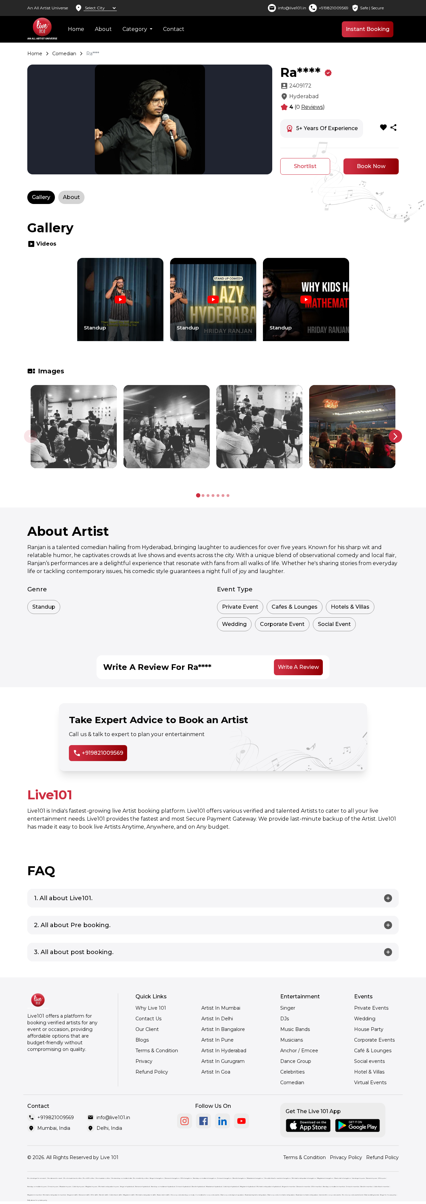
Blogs (142, 1040)
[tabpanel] (120, 304)
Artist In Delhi (217, 1019)
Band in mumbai (366, 1186)
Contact (173, 29)
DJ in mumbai (316, 1186)
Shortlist (305, 166)
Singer (287, 1008)
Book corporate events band (352, 1195)
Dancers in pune (371, 1178)
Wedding (364, 1019)
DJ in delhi (94, 1195)
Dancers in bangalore (172, 1178)
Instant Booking (367, 29)
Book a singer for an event (36, 1178)
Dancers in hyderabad (142, 1186)
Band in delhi (103, 1195)
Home (76, 29)
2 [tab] (203, 495)
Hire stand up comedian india (121, 1178)
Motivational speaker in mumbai (54, 1195)
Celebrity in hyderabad (231, 1186)
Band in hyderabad (198, 1186)
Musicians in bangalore (255, 1178)
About (103, 29)
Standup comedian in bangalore (204, 1178)
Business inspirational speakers (255, 1195)
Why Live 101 (150, 1008)
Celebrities (292, 1072)
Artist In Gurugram (223, 1061)
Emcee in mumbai (352, 1186)
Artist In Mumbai (220, 1008)
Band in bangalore (239, 1178)
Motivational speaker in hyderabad (269, 1186)
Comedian (64, 54)
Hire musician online (103, 1178)
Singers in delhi (72, 1195)
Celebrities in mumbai (381, 1186)
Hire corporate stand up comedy (182, 1195)
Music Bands (295, 1029)
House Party (368, 1029)
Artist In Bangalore (223, 1029)
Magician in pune (91, 1186)
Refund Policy (151, 1072)
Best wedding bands (371, 1195)
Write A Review (298, 667)
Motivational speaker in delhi (146, 1195)
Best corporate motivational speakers (281, 1195)
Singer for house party (388, 1195)
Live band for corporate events (330, 1195)
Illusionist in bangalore (342, 1178)
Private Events (371, 1008)
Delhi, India (109, 1128)
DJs (284, 1019)
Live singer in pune (358, 1178)
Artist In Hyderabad (223, 1051)
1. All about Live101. (63, 898)
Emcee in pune (53, 1186)
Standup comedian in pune (37, 1186)
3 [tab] (208, 495)
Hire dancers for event (54, 1178)
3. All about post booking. (73, 952)
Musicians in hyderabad (214, 1186)
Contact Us (148, 1019)
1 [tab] (198, 495)
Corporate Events (374, 1040)
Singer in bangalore (156, 1178)
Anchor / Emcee (299, 1051)
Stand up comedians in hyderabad (163, 1186)
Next (395, 436)
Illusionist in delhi (163, 1195)
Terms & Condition (156, 1051)
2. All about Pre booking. (72, 925)
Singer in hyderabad (127, 1186)
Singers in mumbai (288, 1186)
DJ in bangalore (186, 1178)
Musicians (291, 1040)
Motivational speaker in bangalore (304, 1178)
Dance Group (295, 1061)
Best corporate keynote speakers (232, 1195)
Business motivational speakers (307, 1195)
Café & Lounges (372, 1051)
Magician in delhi (128, 1195)
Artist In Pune (217, 1040)
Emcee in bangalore (224, 1178)
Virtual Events (370, 1083)
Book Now (371, 166)
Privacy (143, 1061)
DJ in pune (382, 1178)
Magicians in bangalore (325, 1178)
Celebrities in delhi (115, 1195)
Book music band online (73, 1178)
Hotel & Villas (369, 1072)
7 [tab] (228, 495)
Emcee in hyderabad (183, 1186)
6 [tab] (223, 495)
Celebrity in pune (78, 1186)
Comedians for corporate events (207, 1195)
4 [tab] (213, 495)
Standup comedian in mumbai (334, 1186)
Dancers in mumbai (303, 1186)
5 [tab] (218, 495)
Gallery (41, 197)
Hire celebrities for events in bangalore (277, 1178)
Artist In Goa (215, 1072)
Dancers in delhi (84, 1195)
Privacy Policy (346, 1157)
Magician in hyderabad (247, 1186)
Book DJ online (88, 1178)
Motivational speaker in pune (109, 1186)
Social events (369, 1061)
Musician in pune (65, 1186)
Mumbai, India (53, 1128)
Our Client (147, 1029)
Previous (30, 436)
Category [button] (135, 29)
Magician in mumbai (34, 1195)
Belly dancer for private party (37, 1200)
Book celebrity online (140, 1178)
